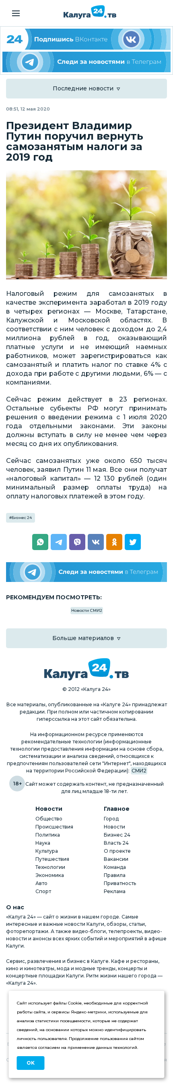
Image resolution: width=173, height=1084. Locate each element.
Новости (114, 827)
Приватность (120, 883)
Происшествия (54, 827)
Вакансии (116, 859)
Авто (41, 883)
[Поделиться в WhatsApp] (40, 542)
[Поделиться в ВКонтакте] (96, 542)
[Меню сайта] (16, 13)
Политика (47, 835)
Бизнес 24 (22, 517)
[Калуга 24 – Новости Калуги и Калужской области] (90, 12)
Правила (115, 875)
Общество (48, 819)
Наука (42, 843)
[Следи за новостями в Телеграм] (86, 62)
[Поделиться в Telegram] (59, 542)
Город (111, 819)
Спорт (43, 891)
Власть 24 (116, 843)
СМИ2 (139, 771)
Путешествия (52, 859)
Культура (46, 851)
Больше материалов (83, 638)
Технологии (50, 867)
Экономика (49, 875)
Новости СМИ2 (86, 610)
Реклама (115, 891)
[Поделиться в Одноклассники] (114, 542)
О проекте (117, 851)
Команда (115, 867)
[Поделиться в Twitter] (133, 542)
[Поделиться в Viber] (77, 542)
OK (31, 1063)
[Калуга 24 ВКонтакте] (86, 39)
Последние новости (83, 88)
